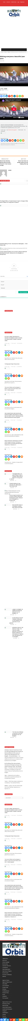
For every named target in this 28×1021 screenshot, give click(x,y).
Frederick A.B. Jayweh (12, 129)
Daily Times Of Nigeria (6, 971)
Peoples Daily (5, 987)
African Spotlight (5, 962)
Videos (5, 52)
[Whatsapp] (20, 96)
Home (4, 2)
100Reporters (5, 958)
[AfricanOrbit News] (14, 13)
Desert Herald (5, 972)
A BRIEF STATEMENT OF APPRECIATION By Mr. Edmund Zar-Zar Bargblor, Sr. (17, 611)
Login (18, 2)
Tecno (6, 781)
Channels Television (6, 965)
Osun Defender (5, 985)
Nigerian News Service (7, 1001)
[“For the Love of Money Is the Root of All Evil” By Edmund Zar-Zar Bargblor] (8, 733)
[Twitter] (4, 96)
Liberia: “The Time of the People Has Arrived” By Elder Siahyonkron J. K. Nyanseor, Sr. (13, 787)
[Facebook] (14, 4)
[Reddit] (12, 96)
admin (5, 88)
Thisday (4, 1014)
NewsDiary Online (6, 1003)
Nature (9, 52)
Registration (22, 2)
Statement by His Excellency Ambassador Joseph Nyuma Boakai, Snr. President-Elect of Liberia (13, 777)
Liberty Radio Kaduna (6, 1007)
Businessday (5, 964)
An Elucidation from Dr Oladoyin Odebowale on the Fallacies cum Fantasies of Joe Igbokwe (16, 620)
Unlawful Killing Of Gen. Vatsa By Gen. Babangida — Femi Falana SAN (15, 485)
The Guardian (5, 998)
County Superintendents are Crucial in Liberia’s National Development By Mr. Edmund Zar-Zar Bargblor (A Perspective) (13, 253)
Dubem (6, 785)
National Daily (5, 1005)
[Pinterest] (9, 96)
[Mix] (17, 96)
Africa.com (4, 960)
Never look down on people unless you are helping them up (22, 162)
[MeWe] (14, 96)
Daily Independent (6, 969)
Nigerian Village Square (7, 982)
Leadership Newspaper (7, 1009)
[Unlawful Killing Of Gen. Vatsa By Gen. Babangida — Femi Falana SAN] (6, 485)
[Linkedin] (6, 96)
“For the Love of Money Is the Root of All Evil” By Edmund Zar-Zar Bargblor (17, 733)
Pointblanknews (5, 991)
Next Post (23, 159)
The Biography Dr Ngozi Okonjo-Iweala (12, 363)
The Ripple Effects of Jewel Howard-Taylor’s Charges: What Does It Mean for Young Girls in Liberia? (14, 201)
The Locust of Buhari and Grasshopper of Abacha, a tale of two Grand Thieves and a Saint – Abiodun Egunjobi (13, 388)
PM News (4, 989)
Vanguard (4, 1010)
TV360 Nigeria (5, 1012)
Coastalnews (5, 967)
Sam (6, 775)
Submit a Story (13, 2)
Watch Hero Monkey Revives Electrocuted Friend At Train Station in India (5, 163)
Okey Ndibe (4, 983)
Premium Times (5, 992)
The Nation (4, 1018)
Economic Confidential (7, 974)
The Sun (4, 1016)
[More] (22, 96)
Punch (3, 994)
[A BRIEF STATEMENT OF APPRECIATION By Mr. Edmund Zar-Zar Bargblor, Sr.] (8, 611)
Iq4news (4, 976)
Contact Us (8, 2)
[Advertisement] (14, 32)
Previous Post (4, 159)
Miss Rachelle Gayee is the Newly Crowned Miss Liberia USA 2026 (17, 506)
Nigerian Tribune (5, 980)
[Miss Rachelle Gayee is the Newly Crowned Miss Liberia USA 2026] (8, 555)
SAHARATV (4, 996)
